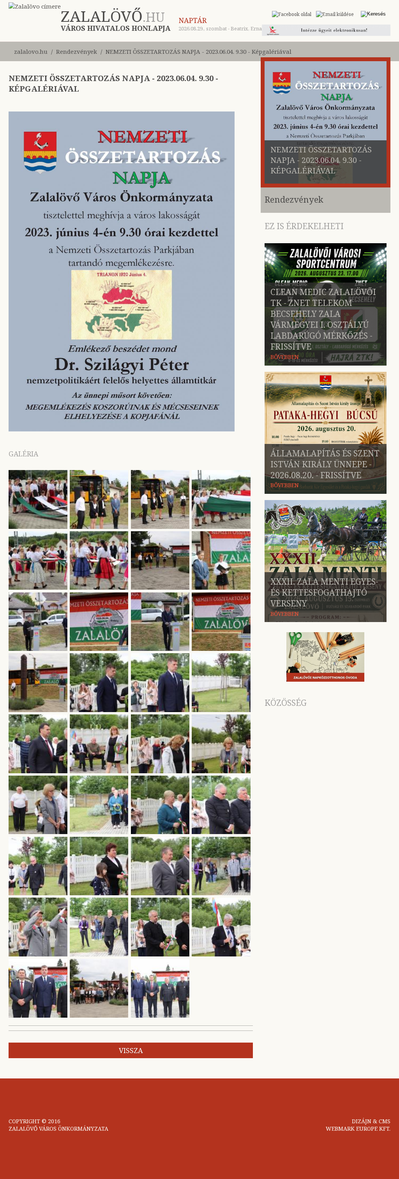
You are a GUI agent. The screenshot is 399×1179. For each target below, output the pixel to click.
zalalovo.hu (31, 51)
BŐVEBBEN (284, 357)
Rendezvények (76, 51)
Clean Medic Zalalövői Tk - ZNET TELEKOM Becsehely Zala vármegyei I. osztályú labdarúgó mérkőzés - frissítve (323, 319)
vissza (131, 1050)
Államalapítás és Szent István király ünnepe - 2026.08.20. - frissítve (325, 464)
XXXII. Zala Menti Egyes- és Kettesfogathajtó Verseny (324, 592)
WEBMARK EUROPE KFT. (358, 1128)
